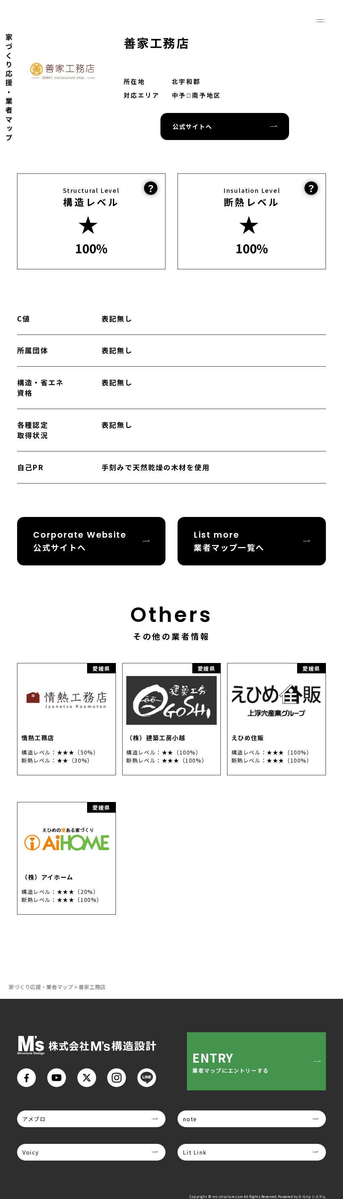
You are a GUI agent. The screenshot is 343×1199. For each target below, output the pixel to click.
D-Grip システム (312, 1196)
